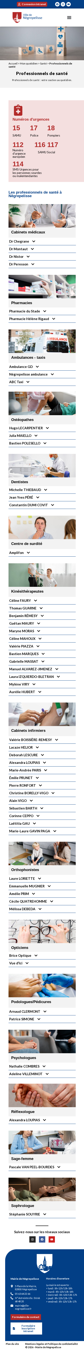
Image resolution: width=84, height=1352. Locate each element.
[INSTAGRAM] (63, 4)
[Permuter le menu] (69, 17)
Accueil (13, 63)
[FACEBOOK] (57, 4)
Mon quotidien (29, 63)
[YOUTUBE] (68, 4)
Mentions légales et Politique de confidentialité (51, 1344)
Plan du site (12, 1344)
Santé (43, 63)
